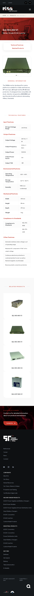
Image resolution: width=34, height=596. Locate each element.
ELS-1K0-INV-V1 (17, 342)
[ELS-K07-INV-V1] (17, 382)
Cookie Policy (22, 578)
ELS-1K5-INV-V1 (17, 315)
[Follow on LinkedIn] (13, 467)
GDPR (20, 580)
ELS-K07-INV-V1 (17, 394)
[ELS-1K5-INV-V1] (17, 304)
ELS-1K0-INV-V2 (17, 368)
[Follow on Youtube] (4, 467)
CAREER (10, 2)
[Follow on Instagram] (8, 467)
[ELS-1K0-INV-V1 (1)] (17, 73)
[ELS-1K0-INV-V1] (17, 330)
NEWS (4, 2)
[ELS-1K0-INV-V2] (17, 356)
